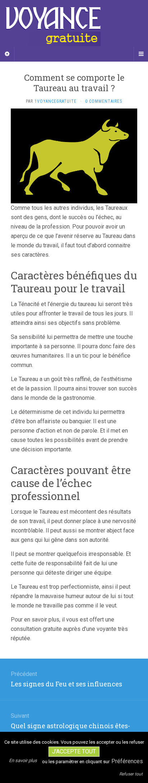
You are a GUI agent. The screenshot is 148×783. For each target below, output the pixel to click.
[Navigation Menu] (141, 54)
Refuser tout (131, 774)
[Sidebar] (7, 54)
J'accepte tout (74, 751)
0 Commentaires (103, 101)
